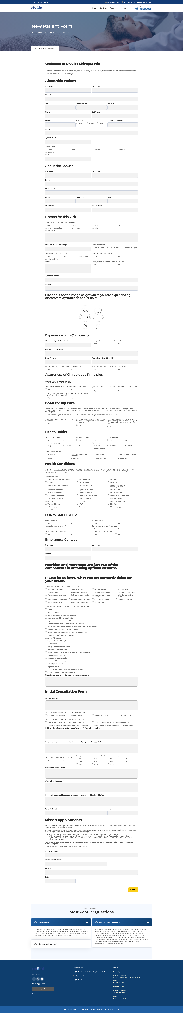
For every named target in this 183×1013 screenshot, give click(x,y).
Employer (49, 129)
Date (109, 809)
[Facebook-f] (34, 979)
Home (94, 8)
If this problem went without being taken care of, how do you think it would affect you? (76, 795)
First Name (49, 86)
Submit (133, 890)
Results (48, 284)
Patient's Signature (52, 809)
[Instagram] (38, 979)
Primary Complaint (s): (53, 698)
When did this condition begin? (56, 244)
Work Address (50, 188)
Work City (48, 197)
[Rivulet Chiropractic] (51, 994)
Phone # (48, 553)
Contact (123, 8)
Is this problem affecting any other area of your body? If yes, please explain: (72, 728)
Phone (47, 112)
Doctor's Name (50, 358)
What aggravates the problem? (56, 767)
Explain (48, 261)
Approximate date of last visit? (103, 358)
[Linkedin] (42, 979)
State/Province (82, 103)
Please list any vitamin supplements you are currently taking (67, 675)
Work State (80, 197)
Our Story (103, 8)
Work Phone (49, 205)
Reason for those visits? (54, 349)
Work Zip (110, 197)
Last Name (96, 86)
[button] (61, 922)
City (47, 103)
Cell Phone (96, 112)
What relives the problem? (54, 781)
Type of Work (50, 138)
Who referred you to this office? (56, 341)
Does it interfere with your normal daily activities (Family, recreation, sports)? (73, 742)
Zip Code (111, 103)
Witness (48, 868)
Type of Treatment (52, 275)
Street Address (51, 95)
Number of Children (115, 120)
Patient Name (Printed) (53, 860)
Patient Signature (51, 851)
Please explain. (50, 231)
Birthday (49, 120)
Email (47, 155)
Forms (112, 8)
